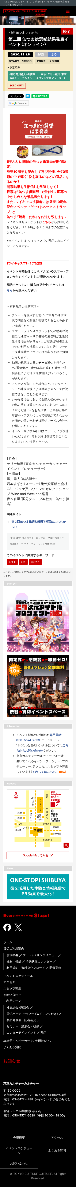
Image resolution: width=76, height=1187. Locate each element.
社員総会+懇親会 (18, 1007)
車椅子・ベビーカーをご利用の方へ (27, 1040)
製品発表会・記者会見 (21, 1020)
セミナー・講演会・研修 (23, 1026)
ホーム (7, 942)
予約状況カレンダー (39, 961)
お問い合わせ (12, 995)
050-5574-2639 (23, 1115)
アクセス (9, 982)
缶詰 (23, 562)
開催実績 (55, 967)
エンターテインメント (21, 1032)
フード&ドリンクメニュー (40, 955)
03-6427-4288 (22, 1099)
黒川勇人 (35, 562)
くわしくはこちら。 (45, 771)
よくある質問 (12, 1047)
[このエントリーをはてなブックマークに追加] (28, 96)
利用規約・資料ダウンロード (26, 967)
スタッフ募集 (12, 988)
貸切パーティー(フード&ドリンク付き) (32, 1013)
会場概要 (12, 955)
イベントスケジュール (18, 976)
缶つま (12, 562)
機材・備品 (14, 961)
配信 (43, 1032)
